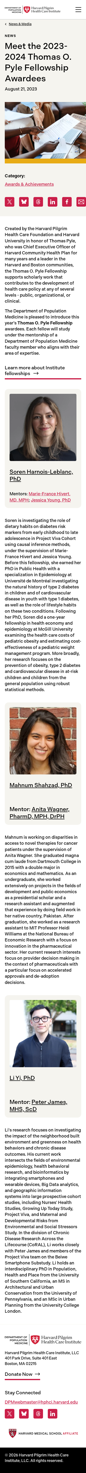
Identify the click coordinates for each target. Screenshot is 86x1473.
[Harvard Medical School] (43, 1434)
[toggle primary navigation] (78, 9)
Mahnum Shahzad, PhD (41, 785)
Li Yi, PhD (22, 1077)
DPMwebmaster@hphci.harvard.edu (41, 1402)
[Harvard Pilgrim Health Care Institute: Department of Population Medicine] (32, 10)
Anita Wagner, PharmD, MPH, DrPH (40, 813)
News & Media (20, 24)
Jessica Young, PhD (51, 500)
